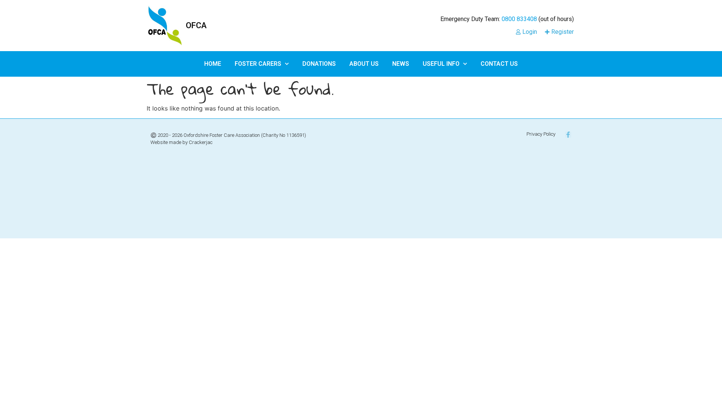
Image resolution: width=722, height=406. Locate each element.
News (400, 63)
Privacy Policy (540, 134)
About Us (364, 63)
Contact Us (499, 63)
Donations (319, 63)
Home (212, 63)
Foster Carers (258, 63)
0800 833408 (519, 19)
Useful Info (441, 63)
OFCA (196, 25)
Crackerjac (200, 142)
